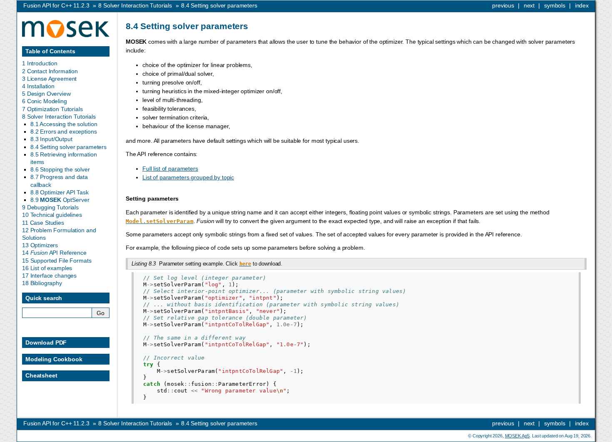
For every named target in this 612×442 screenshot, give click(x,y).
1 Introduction (39, 63)
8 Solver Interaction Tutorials (59, 116)
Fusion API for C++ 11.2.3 (56, 5)
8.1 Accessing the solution (63, 124)
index (582, 5)
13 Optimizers (40, 245)
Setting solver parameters (219, 5)
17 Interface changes (49, 275)
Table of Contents (50, 51)
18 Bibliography (42, 283)
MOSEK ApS (517, 435)
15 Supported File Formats (57, 260)
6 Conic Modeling (44, 101)
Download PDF (46, 342)
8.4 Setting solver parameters (68, 147)
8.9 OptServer (59, 199)
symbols (554, 5)
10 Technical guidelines (52, 214)
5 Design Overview (46, 93)
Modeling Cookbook (53, 359)
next (529, 5)
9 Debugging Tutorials (50, 207)
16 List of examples (47, 268)
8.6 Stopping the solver (60, 169)
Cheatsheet (41, 375)
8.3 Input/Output (51, 139)
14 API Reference (54, 252)
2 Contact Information (50, 71)
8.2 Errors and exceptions (63, 131)
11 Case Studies (43, 222)
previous (503, 5)
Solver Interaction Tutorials (135, 5)
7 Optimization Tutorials (52, 109)
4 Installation (38, 86)
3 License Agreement (49, 78)
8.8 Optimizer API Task (59, 192)
